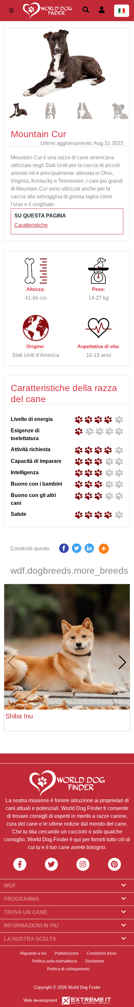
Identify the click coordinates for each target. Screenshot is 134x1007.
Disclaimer (94, 961)
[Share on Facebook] (64, 549)
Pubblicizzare (67, 953)
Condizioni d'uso (101, 953)
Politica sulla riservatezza (54, 961)
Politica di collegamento (68, 969)
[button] (122, 64)
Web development (40, 1000)
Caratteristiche (31, 225)
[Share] (108, 549)
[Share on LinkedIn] (89, 549)
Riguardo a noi (33, 953)
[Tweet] (76, 549)
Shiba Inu (19, 716)
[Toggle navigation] (11, 11)
